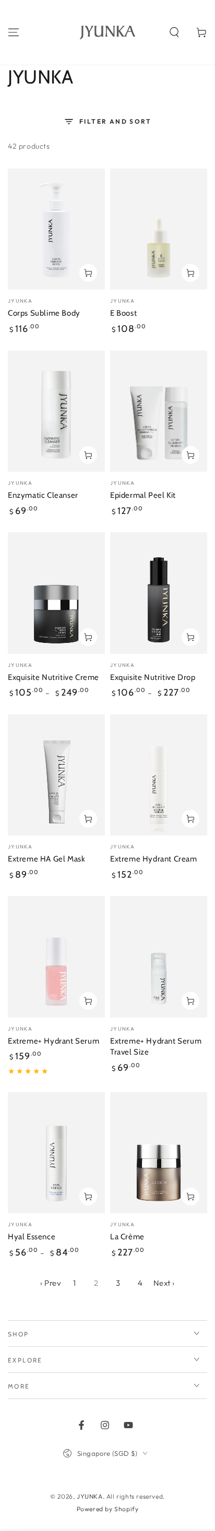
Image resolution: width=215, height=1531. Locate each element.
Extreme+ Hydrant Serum (53, 1041)
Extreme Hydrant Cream (153, 859)
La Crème (127, 1236)
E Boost (123, 313)
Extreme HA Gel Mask (46, 859)
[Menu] (13, 32)
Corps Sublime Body (44, 313)
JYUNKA (90, 1496)
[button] (174, 32)
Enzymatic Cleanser (43, 495)
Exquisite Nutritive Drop (152, 677)
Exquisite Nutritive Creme (53, 677)
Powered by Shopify (108, 1509)
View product (88, 637)
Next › (164, 1283)
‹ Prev (51, 1283)
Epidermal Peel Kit (143, 495)
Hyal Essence (31, 1236)
